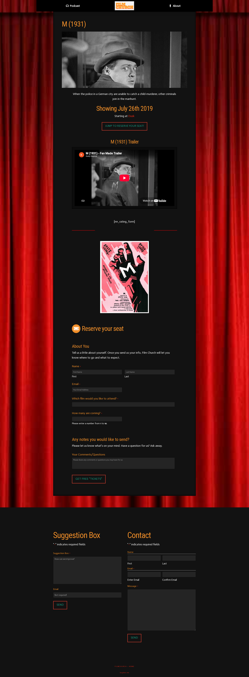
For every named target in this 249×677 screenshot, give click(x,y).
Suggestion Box (61, 553)
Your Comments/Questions (88, 454)
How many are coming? (87, 413)
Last (126, 376)
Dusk (131, 116)
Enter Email (133, 579)
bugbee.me (124, 673)
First (74, 376)
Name (76, 366)
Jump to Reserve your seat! (124, 125)
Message (132, 586)
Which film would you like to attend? (95, 398)
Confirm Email (169, 579)
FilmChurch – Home (124, 666)
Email (76, 384)
